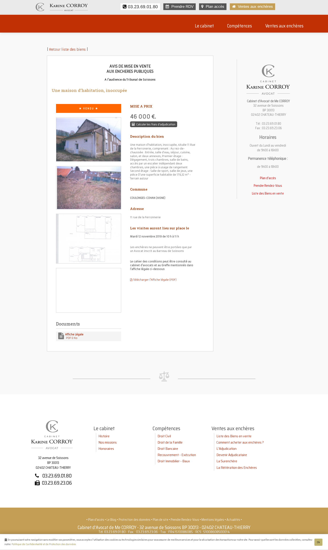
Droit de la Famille (170, 442)
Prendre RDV (181, 6)
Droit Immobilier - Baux (174, 461)
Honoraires (106, 448)
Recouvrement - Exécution (177, 455)
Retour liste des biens (67, 50)
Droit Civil (164, 436)
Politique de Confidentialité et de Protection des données (44, 544)
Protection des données (134, 519)
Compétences (239, 25)
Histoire (104, 436)
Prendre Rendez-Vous (268, 185)
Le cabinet (204, 25)
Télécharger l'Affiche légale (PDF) (154, 279)
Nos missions (107, 442)
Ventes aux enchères (254, 6)
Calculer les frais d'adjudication (155, 124)
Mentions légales (212, 519)
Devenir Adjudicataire (231, 455)
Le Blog (111, 519)
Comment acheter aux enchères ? (240, 442)
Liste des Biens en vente (268, 193)
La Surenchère (226, 461)
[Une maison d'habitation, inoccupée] (88, 141)
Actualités (233, 519)
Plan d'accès (268, 178)
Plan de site (160, 519)
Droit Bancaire (168, 448)
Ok (318, 542)
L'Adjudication (226, 448)
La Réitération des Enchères (236, 467)
